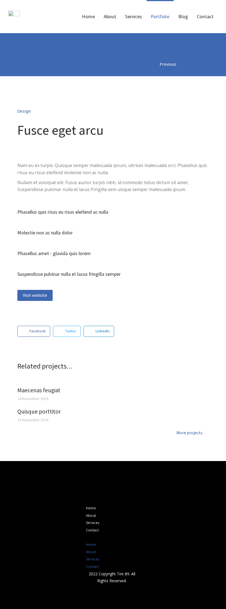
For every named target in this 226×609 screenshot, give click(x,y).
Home (91, 508)
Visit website (35, 295)
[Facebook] (107, 495)
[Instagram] (117, 495)
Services (92, 522)
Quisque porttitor (39, 411)
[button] (112, 537)
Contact (92, 530)
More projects (189, 433)
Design (24, 111)
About (91, 515)
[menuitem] (88, 16)
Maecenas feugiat (38, 390)
